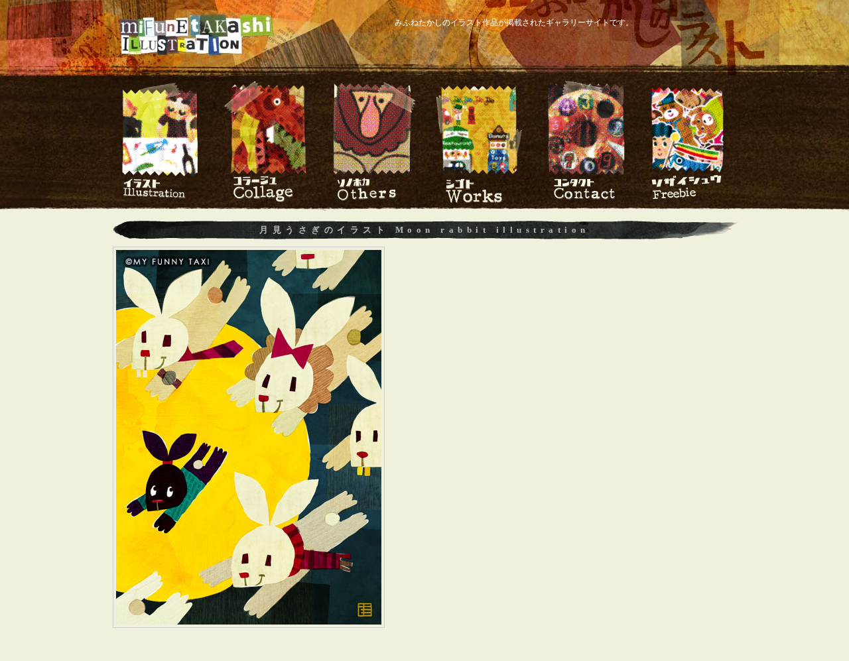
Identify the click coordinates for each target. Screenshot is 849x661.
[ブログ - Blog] (688, 200)
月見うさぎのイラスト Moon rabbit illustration (424, 230)
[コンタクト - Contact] (585, 200)
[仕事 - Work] (479, 200)
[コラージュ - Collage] (267, 200)
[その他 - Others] (373, 200)
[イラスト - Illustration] (161, 200)
